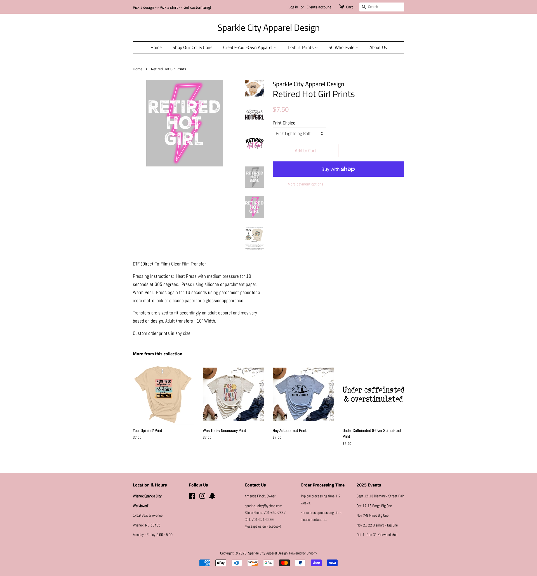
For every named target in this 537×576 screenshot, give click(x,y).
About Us (378, 47)
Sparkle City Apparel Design (269, 27)
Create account (319, 7)
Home (156, 47)
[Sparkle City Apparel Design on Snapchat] (212, 497)
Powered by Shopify (303, 553)
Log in (293, 7)
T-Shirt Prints (301, 47)
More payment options (305, 184)
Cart (349, 7)
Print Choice (284, 123)
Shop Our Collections (192, 47)
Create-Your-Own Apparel (248, 47)
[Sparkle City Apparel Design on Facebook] (192, 497)
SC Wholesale (342, 47)
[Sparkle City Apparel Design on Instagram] (202, 497)
